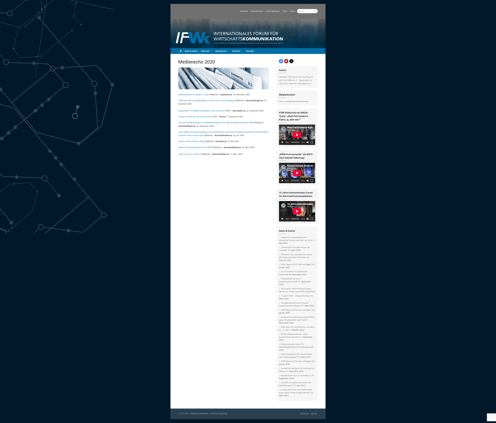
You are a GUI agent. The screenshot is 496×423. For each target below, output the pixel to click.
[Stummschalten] (307, 142)
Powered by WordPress (199, 413)
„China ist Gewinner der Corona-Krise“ (195, 116)
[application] (297, 135)
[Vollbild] (312, 142)
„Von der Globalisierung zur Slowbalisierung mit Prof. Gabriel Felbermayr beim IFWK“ (216, 122)
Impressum (304, 413)
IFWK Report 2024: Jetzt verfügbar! (296, 310)
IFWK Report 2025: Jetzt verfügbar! (296, 264)
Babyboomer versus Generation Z (296, 375)
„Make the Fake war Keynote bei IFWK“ (195, 147)
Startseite (244, 11)
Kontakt (236, 51)
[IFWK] (248, 33)
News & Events (257, 11)
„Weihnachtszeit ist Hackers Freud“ (193, 94)
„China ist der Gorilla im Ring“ (191, 141)
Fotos (284, 11)
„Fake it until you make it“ (189, 154)
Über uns (205, 51)
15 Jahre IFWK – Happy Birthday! (295, 295)
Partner (250, 51)
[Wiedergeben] (282, 142)
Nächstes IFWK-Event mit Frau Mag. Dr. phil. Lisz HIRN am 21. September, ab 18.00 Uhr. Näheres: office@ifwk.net (296, 80)
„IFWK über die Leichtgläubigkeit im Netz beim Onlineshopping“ (206, 100)
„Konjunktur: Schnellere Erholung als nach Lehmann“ (201, 110)
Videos (292, 11)
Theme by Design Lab (219, 413)
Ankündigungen (273, 11)
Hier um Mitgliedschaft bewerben (294, 101)
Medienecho (220, 51)
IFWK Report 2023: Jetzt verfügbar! (296, 361)
